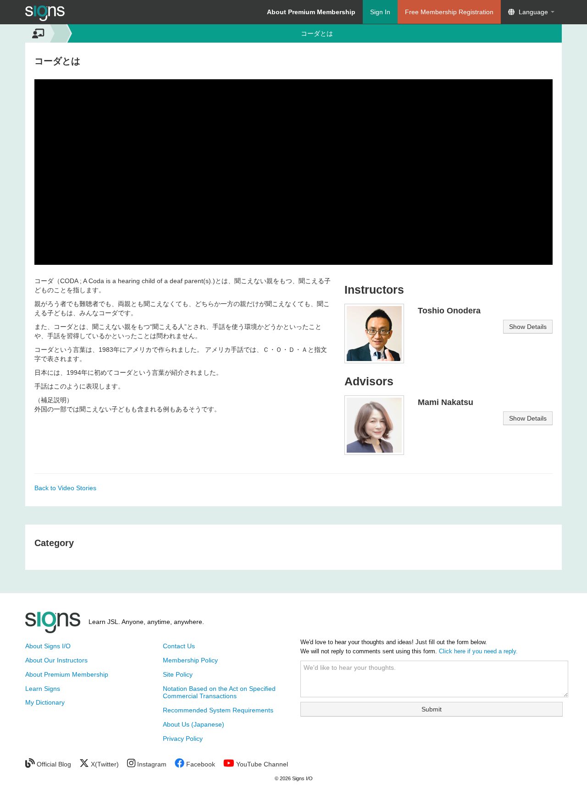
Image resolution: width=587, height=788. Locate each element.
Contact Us (179, 646)
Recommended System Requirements (218, 710)
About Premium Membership (66, 674)
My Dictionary (45, 702)
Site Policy (178, 674)
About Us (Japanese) (193, 724)
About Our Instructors (56, 660)
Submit (431, 709)
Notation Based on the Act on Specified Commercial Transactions (219, 692)
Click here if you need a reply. (478, 651)
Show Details (528, 326)
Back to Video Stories (65, 488)
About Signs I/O (48, 646)
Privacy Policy (183, 738)
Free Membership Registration (449, 12)
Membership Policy (190, 660)
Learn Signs (42, 688)
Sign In (380, 12)
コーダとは (317, 33)
